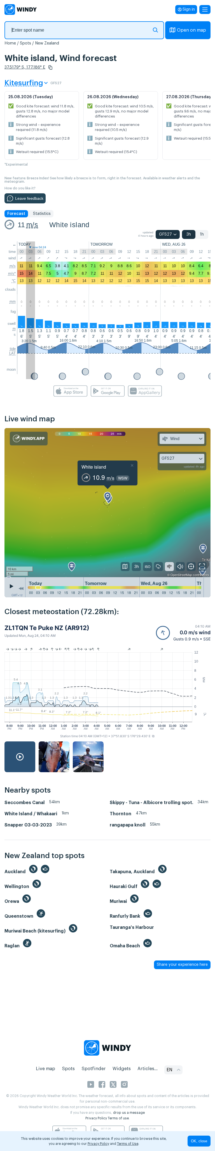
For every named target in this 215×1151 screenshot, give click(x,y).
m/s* (12, 273)
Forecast (16, 214)
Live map (45, 1069)
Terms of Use (127, 1143)
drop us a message (129, 1112)
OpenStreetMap (181, 574)
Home (10, 43)
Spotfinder (93, 1069)
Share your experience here (182, 965)
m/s (32, 225)
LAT (12, 353)
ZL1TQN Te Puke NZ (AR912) (46, 627)
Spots (25, 43)
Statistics (42, 214)
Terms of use (118, 1118)
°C (14, 281)
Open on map (191, 30)
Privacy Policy (96, 1118)
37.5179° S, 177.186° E (24, 67)
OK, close (199, 1141)
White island (69, 225)
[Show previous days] (21, 588)
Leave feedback (29, 198)
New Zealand (47, 43)
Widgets (122, 1069)
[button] (50, 67)
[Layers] (125, 566)
